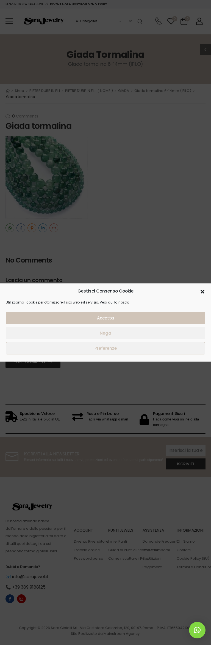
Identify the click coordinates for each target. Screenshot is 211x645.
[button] (202, 291)
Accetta (105, 318)
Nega (105, 333)
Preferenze (106, 348)
